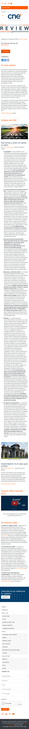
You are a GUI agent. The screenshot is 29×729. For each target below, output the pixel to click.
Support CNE (6, 7)
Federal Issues (6, 641)
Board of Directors (8, 622)
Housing (5, 647)
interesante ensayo (6, 581)
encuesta (5, 535)
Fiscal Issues (6, 644)
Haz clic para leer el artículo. (8, 484)
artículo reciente (20, 568)
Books (4, 668)
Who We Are (5, 616)
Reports (4, 659)
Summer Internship (8, 628)
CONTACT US (5, 671)
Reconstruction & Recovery (11, 650)
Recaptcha (3, 699)
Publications (6, 656)
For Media (5, 610)
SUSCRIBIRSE (6, 51)
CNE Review (5, 45)
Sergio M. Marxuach (7, 113)
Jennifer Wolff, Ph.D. (8, 468)
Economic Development (9, 634)
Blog (3, 665)
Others (4, 653)
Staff (4, 619)
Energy (4, 637)
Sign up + (5, 597)
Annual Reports (7, 625)
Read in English (23, 39)
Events (4, 607)
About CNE (5, 613)
